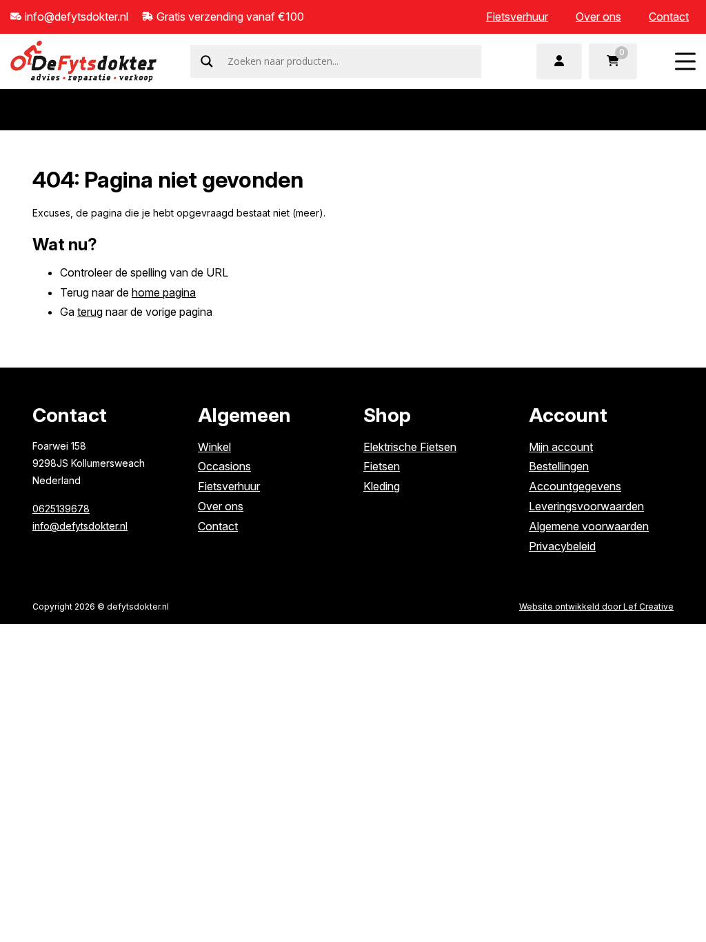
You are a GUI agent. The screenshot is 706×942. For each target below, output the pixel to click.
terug (90, 312)
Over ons (598, 16)
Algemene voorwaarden (589, 526)
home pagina (164, 292)
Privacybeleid (562, 546)
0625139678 (61, 508)
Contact (669, 16)
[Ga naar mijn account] (559, 61)
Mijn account (561, 447)
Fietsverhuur (517, 16)
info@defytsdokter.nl (80, 526)
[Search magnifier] (207, 61)
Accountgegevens (575, 486)
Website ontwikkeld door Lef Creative (596, 606)
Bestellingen (559, 466)
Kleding (381, 486)
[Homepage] (83, 60)
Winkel (214, 447)
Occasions (224, 466)
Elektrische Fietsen (409, 447)
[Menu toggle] (685, 61)
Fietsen (381, 466)
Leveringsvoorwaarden (586, 506)
